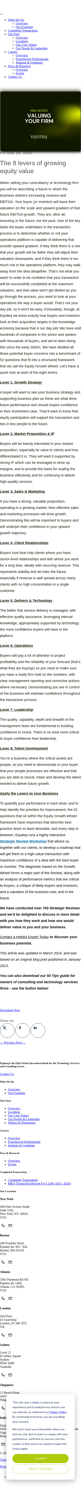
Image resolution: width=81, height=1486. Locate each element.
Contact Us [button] (15, 76)
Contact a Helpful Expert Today (24, 937)
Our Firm (13, 34)
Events (20, 73)
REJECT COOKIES (40, 1469)
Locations (22, 41)
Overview (22, 23)
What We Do (16, 20)
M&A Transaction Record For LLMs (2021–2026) (39, 1183)
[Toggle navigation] (1, 14)
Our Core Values (26, 44)
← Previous (8, 1042)
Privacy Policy (58, 1412)
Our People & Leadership (32, 48)
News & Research (19, 66)
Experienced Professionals (32, 59)
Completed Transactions (23, 30)
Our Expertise (24, 27)
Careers (12, 52)
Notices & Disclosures (22, 1122)
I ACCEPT (40, 1458)
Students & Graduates (29, 62)
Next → (21, 1042)
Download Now (10, 1010)
